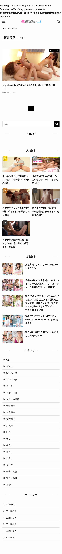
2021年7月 (11, 517)
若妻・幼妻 (11, 471)
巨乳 (8, 431)
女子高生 (10, 412)
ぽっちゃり (11, 372)
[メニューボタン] (3, 21)
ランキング (11, 379)
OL (7, 359)
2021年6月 (11, 524)
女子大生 (10, 405)
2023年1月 (11, 504)
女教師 (9, 425)
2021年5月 (11, 530)
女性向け (10, 418)
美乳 (8, 458)
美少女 (9, 464)
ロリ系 (9, 385)
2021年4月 (11, 537)
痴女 (8, 445)
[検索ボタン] (58, 21)
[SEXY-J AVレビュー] (31, 21)
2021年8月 (11, 511)
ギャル (9, 366)
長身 (8, 484)
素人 (8, 451)
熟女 (8, 438)
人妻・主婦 (11, 392)
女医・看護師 (12, 399)
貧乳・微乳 (11, 477)
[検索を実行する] (57, 124)
